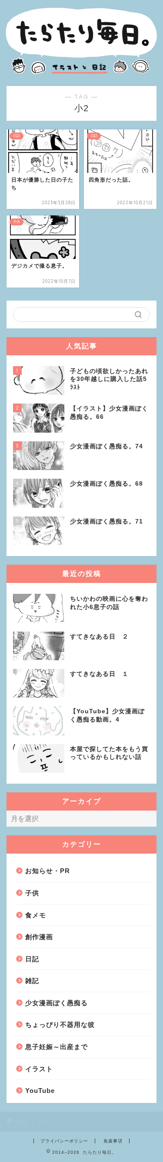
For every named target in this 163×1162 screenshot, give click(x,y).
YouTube (40, 1090)
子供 (32, 893)
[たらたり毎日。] (81, 75)
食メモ (35, 915)
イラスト (39, 1069)
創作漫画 (39, 936)
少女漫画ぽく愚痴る (56, 1002)
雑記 (32, 980)
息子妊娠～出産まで (56, 1046)
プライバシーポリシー (64, 1141)
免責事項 (113, 1141)
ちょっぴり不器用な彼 (60, 1024)
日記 (32, 959)
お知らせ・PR (47, 870)
